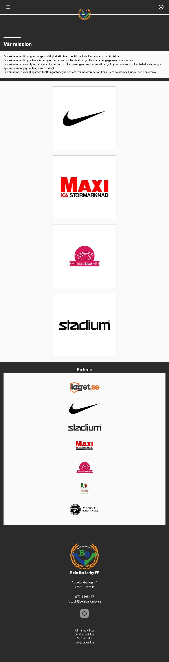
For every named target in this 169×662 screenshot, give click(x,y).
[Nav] (8, 7)
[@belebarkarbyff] (84, 613)
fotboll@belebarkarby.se (84, 601)
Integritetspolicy (84, 642)
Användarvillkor (84, 634)
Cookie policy (85, 638)
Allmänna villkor (84, 630)
